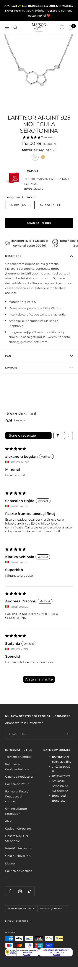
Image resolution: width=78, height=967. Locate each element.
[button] (32, 137)
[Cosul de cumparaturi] (70, 27)
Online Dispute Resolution (16, 811)
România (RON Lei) (19, 908)
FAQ (8, 356)
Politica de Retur (17, 784)
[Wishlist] (62, 27)
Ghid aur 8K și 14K (18, 855)
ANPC (9, 821)
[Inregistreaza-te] (66, 734)
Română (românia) (51, 908)
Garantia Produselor (19, 776)
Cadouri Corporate (18, 828)
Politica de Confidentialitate (17, 766)
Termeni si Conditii (18, 756)
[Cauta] (15, 27)
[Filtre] (57, 435)
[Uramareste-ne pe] (10, 891)
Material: (30, 150)
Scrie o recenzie (22, 435)
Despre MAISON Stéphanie (16, 838)
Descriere (13, 255)
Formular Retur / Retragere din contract (16, 796)
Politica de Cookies (18, 871)
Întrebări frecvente (18, 848)
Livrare (11, 367)
